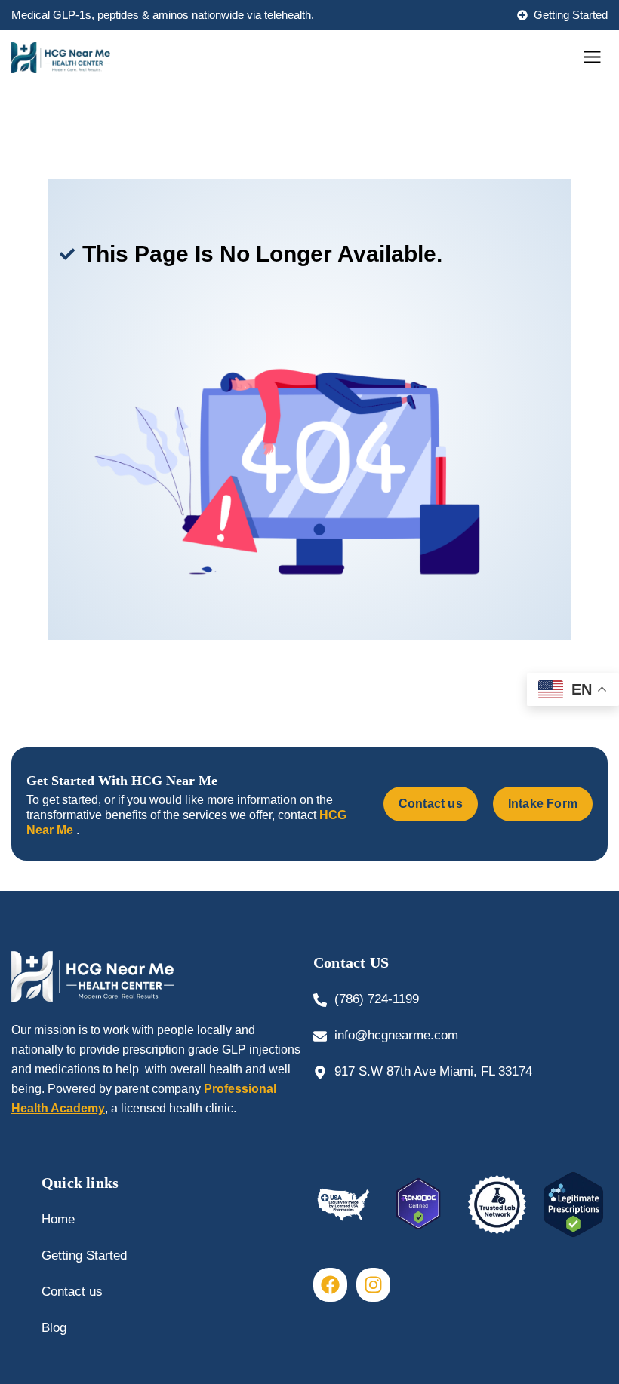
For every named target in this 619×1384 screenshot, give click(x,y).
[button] (592, 57)
